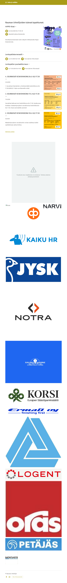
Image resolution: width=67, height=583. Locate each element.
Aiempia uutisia (9, 131)
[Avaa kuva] (33, 442)
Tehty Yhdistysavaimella (17, 577)
